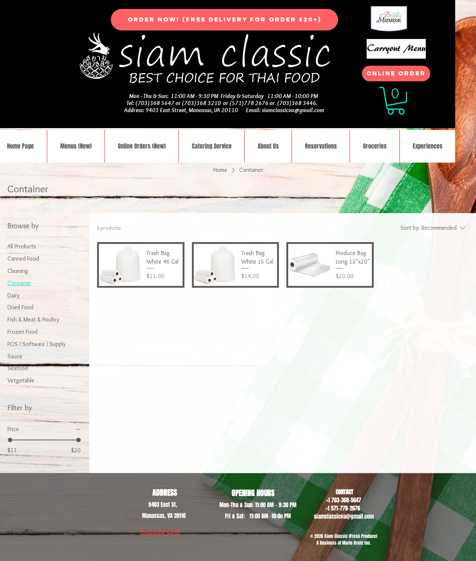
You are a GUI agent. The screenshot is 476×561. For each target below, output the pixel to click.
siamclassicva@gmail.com (293, 110)
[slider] (10, 440)
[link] (395, 101)
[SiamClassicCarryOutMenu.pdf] (396, 50)
